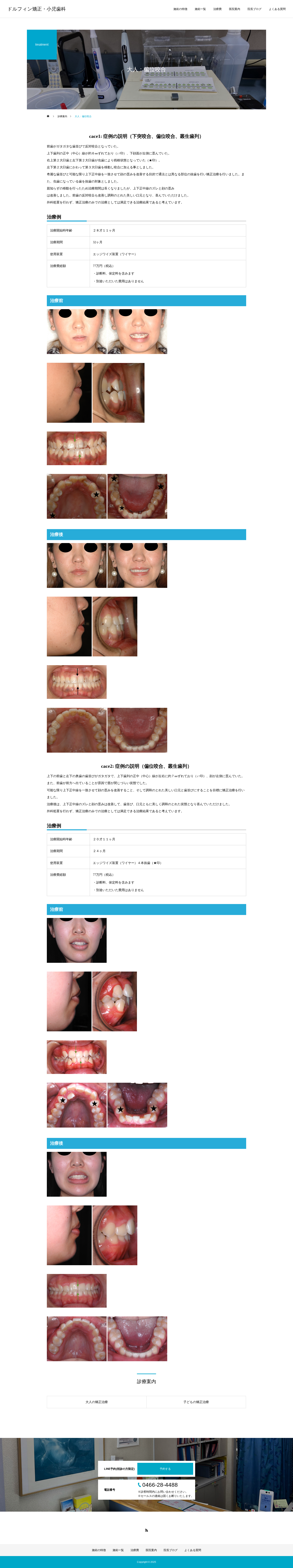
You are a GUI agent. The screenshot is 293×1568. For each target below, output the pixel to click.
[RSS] (146, 1530)
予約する (165, 1468)
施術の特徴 (180, 9)
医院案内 (234, 9)
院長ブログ (255, 9)
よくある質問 (277, 9)
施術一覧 (200, 9)
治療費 (217, 9)
